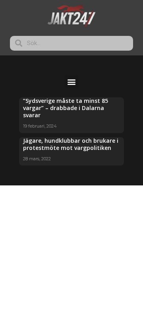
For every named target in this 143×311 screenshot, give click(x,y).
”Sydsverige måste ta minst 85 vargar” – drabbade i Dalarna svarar (65, 108)
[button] (71, 82)
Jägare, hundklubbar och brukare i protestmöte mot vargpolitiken (70, 144)
